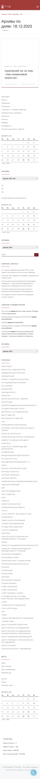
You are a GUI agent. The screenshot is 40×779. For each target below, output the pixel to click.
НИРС (3, 497)
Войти (3, 663)
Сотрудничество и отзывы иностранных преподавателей (15, 597)
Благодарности (6, 126)
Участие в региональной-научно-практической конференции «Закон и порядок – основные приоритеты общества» (17, 333)
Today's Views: (9, 746)
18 (2, 156)
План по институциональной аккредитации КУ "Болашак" (14, 537)
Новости (4, 100)
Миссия (4, 679)
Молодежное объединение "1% (15, 462)
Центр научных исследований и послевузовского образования (16, 632)
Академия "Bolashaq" (11, 84)
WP (14, 770)
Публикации (7, 570)
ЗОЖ (3, 421)
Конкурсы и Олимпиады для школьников (14, 448)
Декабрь (16, 14)
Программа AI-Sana (10, 557)
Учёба (4, 615)
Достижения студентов (12, 418)
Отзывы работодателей (12, 527)
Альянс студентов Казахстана (15, 379)
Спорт (4, 602)
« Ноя (3, 163)
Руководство (5, 106)
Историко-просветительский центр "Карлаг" (17, 429)
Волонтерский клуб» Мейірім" (14, 399)
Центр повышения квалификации (16, 637)
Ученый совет (7, 621)
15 (23, 151)
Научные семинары (10, 475)
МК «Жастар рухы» (9, 459)
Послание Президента (11, 554)
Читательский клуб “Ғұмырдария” (16, 649)
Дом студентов (8, 415)
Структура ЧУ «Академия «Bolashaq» (13, 109)
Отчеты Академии (9, 530)
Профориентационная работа (15, 564)
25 (2, 160)
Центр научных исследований (15, 628)
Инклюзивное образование (14, 425)
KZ (2, 185)
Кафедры (4, 122)
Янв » (8, 163)
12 (8, 151)
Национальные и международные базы (19, 481)
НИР (3, 488)
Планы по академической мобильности (19, 545)
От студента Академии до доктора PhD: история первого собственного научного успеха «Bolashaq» (18, 271)
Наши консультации (10, 485)
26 (8, 160)
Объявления (5, 103)
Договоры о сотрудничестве (14, 412)
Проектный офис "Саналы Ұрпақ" (16, 561)
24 (34, 156)
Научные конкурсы (10, 472)
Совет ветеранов (9, 587)
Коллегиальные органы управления (17, 437)
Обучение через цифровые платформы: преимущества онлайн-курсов (20, 276)
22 (23, 156)
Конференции (7, 452)
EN (2, 192)
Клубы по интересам (10, 434)
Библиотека (5, 116)
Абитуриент (6, 366)
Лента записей (6, 666)
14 (18, 151)
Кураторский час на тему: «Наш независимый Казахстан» (19, 74)
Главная (4, 14)
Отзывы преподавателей (12, 523)
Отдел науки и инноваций (13, 520)
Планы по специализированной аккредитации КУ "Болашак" (16, 550)
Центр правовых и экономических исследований (17, 641)
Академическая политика (13, 373)
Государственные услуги (12, 409)
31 (34, 160)
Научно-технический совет (14, 468)
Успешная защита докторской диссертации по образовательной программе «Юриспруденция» (17, 290)
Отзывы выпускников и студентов (12, 129)
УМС (3, 612)
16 (28, 151)
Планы (4, 542)
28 (18, 160)
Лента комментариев (8, 669)
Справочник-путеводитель (13, 605)
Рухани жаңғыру (9, 583)
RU (2, 189)
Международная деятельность (15, 455)
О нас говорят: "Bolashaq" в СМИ (16, 514)
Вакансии (5, 395)
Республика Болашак (11, 580)
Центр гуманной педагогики (14, 624)
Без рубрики (7, 386)
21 (18, 156)
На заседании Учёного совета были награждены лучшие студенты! (17, 295)
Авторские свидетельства (13, 370)
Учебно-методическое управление (17, 618)
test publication (6, 319)
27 (13, 160)
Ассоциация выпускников (13, 382)
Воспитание (7, 402)
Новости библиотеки (11, 504)
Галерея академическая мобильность (14, 198)
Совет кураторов (9, 590)
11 (2, 151)
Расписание (7, 574)
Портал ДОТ (5, 97)
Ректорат (5, 577)
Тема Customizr (29, 770)
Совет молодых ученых (12, 593)
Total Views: (8, 750)
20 (13, 156)
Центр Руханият (8, 645)
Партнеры (5, 533)
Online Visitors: (9, 743)
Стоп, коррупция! (9, 608)
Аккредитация (7, 376)
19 (8, 156)
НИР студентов (8, 494)
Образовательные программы (11, 113)
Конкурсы (5, 443)
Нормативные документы (13, 507)
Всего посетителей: (11, 754)
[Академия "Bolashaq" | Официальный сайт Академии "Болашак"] (6, 6)
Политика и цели (7, 685)
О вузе (4, 511)
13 (13, 151)
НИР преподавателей (10, 491)
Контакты (4, 119)
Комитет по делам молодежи (14, 440)
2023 (10, 14)
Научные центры (9, 478)
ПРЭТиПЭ (5, 567)
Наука (4, 465)
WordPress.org (6, 673)
